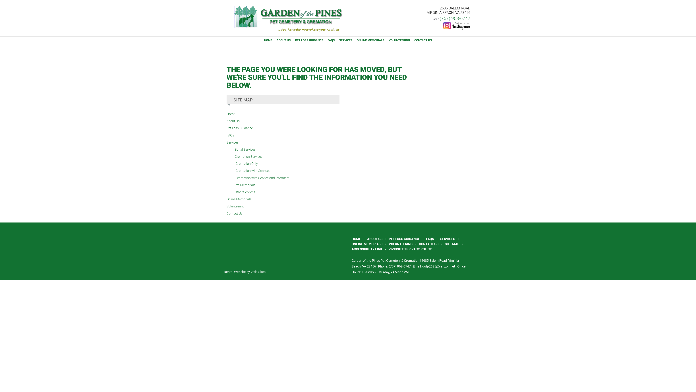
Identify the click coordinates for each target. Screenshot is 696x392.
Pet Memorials (245, 185)
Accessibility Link (367, 249)
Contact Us (423, 40)
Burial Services (245, 149)
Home (268, 40)
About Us (284, 40)
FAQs (331, 40)
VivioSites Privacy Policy (410, 249)
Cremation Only (247, 164)
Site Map (452, 244)
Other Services (245, 192)
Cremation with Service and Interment (262, 178)
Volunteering (399, 40)
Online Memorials (370, 40)
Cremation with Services (253, 171)
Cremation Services (248, 156)
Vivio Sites (258, 272)
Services (345, 40)
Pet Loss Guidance (309, 40)
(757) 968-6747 (455, 18)
